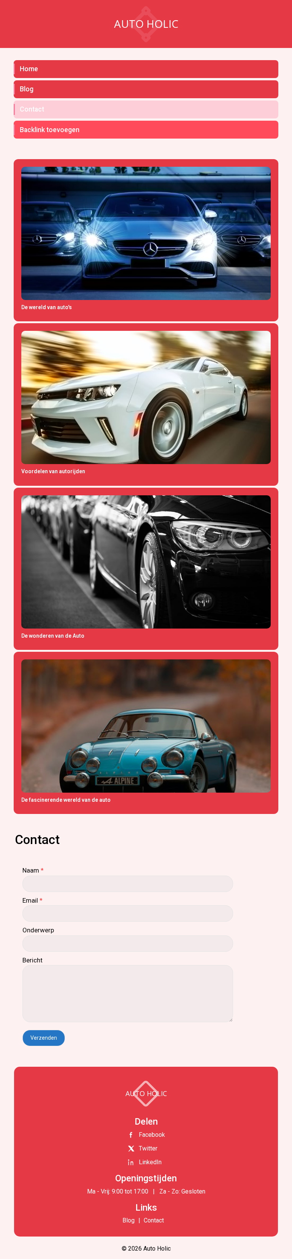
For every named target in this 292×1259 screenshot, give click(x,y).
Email (32, 900)
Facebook (152, 1134)
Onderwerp (38, 930)
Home (29, 69)
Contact (32, 109)
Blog (26, 89)
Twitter (148, 1148)
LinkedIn (150, 1162)
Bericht (32, 960)
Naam (33, 870)
